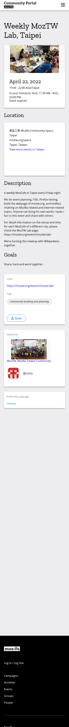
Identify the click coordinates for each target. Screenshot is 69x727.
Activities (9, 682)
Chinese (11, 403)
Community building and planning (29, 301)
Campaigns (11, 676)
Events (8, 689)
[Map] (34, 164)
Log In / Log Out (14, 663)
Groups (9, 696)
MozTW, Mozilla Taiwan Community (29, 360)
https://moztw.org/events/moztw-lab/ (30, 286)
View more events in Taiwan (26, 149)
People (8, 702)
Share (18, 318)
